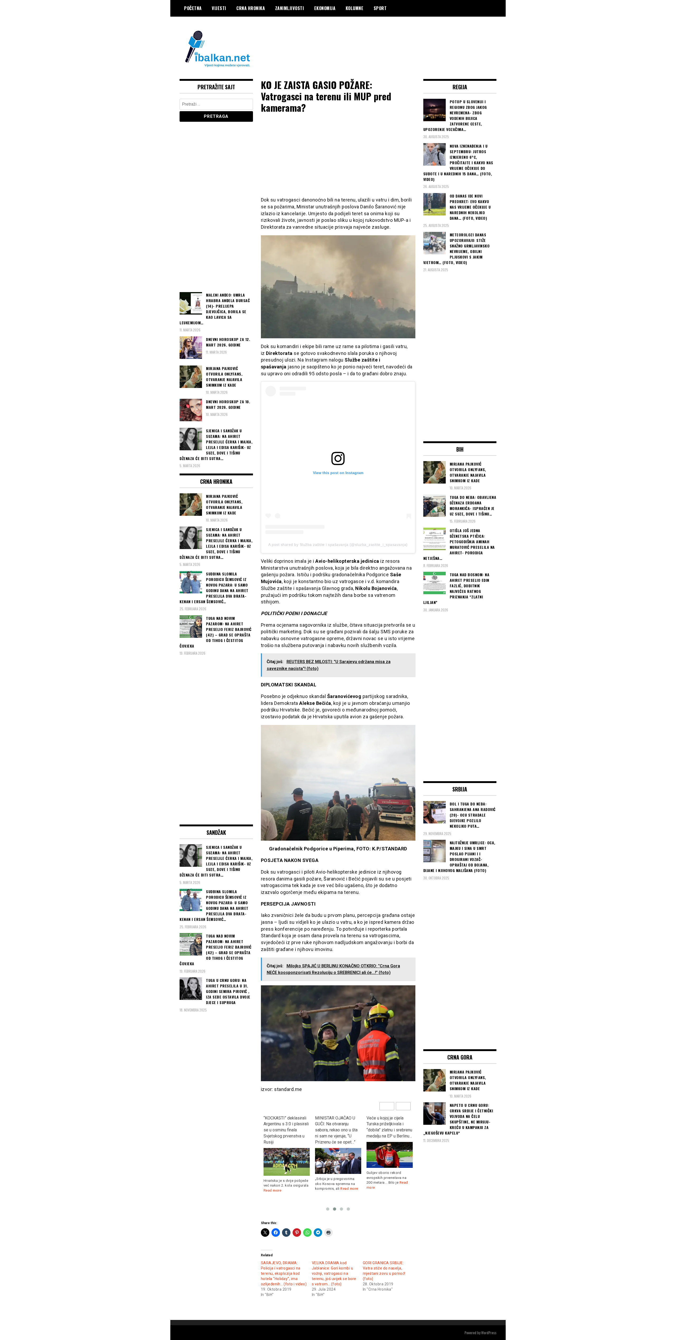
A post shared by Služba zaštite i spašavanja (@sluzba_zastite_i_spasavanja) (338, 544)
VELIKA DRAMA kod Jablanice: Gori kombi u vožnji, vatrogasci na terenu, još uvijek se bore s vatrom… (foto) (334, 1273)
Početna (193, 8)
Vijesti (219, 8)
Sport (380, 8)
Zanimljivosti (289, 8)
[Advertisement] (400, 38)
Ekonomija (325, 8)
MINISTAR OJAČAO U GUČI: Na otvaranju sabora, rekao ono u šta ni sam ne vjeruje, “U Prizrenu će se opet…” (336, 1130)
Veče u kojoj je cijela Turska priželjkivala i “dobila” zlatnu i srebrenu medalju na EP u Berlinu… (389, 1127)
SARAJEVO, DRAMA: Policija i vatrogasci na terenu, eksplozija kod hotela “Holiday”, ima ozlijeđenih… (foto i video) (284, 1273)
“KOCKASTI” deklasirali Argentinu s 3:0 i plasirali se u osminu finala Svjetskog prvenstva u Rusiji (286, 1130)
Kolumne (355, 8)
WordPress (488, 1332)
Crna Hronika (250, 8)
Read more (272, 1190)
